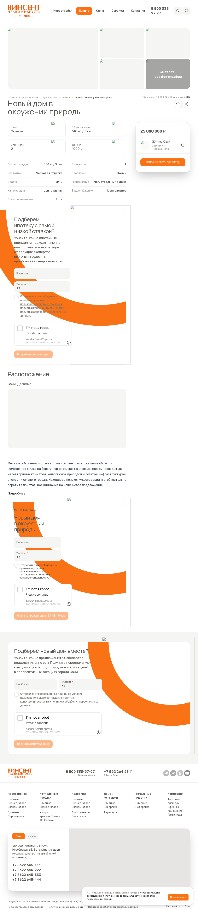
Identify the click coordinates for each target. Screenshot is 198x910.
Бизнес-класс (17, 803)
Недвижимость (29, 97)
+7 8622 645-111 (26, 865)
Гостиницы (175, 814)
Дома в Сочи (50, 97)
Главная (12, 97)
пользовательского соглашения (41, 304)
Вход (187, 906)
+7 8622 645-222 (26, 870)
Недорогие (111, 807)
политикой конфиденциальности (121, 895)
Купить (84, 10)
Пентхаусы (79, 816)
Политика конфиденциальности (66, 907)
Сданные (13, 812)
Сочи (18, 836)
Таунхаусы (111, 812)
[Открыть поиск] (178, 11)
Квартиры (79, 793)
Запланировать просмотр (163, 162)
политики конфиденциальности (41, 308)
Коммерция (175, 793)
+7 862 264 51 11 (118, 772)
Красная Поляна (50, 816)
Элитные (13, 799)
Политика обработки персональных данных (113, 907)
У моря (44, 812)
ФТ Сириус (47, 820)
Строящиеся (16, 816)
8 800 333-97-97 (80, 772)
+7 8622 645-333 (26, 875)
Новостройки (62, 10)
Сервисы (118, 10)
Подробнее (17, 493)
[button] (186, 11)
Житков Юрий (161, 141)
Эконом (66, 97)
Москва (32, 836)
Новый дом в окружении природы (93, 97)
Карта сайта (173, 906)
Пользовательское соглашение (25, 907)
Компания (138, 10)
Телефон (21, 284)
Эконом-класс (17, 807)
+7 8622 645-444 (26, 879)
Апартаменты (81, 812)
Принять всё (178, 897)
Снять (100, 10)
